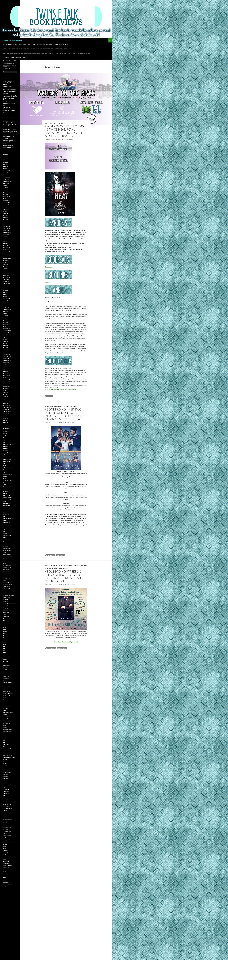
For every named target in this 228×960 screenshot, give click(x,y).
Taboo (4, 814)
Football (5, 563)
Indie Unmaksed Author (8, 595)
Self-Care (5, 761)
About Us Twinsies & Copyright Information (14, 44)
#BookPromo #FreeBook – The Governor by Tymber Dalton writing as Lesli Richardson (65, 576)
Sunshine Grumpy (7, 804)
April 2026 (5, 166)
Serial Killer (5, 765)
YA (3, 869)
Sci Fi (4, 746)
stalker (4, 795)
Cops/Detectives (7, 503)
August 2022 (6, 260)
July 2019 (5, 339)
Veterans (5, 846)
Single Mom (5, 776)
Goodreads (48, 267)
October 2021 (6, 281)
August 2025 (6, 183)
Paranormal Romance (8, 687)
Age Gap (5, 433)
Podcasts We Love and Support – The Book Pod (15, 57)
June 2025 (5, 187)
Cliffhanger (5, 491)
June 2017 (5, 392)
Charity (4, 489)
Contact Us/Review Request (61, 44)
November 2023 (7, 228)
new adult (5, 667)
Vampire (5, 844)
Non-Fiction (5, 672)
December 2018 (6, 354)
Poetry (4, 701)
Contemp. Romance (7, 497)
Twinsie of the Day (7, 835)
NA (3, 663)
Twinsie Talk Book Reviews (12, 40)
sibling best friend (7, 772)
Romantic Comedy (7, 729)
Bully (4, 482)
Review (4, 725)
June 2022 (5, 264)
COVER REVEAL (6, 505)
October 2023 (6, 230)
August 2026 (6, 158)
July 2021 (5, 288)
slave (4, 780)
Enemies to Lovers (7, 535)
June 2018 (5, 367)
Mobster (5, 655)
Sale (4, 740)
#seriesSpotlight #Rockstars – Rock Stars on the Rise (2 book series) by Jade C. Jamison (10, 131)
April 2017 (5, 396)
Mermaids (5, 640)
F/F (3, 541)
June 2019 (5, 341)
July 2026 (5, 160)
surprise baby (6, 806)
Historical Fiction (7, 582)
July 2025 (5, 185)
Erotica (4, 537)
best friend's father (7, 467)
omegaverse (6, 676)
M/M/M (4, 629)
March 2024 (5, 219)
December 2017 (6, 379)
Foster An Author (7, 567)
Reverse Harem (73, 567)
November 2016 (7, 407)
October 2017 (6, 384)
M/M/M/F (5, 631)
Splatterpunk (6, 789)
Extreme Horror (6, 539)
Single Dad (5, 774)
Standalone (5, 797)
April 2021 (5, 294)
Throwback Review (7, 827)
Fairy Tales (5, 546)
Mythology (5, 661)
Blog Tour (5, 472)
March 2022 (5, 271)
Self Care (5, 759)
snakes (4, 787)
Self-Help (5, 763)
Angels (4, 440)
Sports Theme (6, 791)
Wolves (4, 859)
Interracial (5, 605)
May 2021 (5, 292)
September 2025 (7, 181)
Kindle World (6, 612)
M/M (4, 625)
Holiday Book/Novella (8, 588)
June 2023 (5, 239)
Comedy (5, 493)
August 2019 (6, 337)
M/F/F (4, 618)
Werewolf (5, 850)
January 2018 (6, 377)
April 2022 (5, 268)
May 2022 (5, 266)
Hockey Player (6, 586)
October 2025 (6, 179)
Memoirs (5, 637)
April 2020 (5, 320)
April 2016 (5, 422)
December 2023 (6, 226)
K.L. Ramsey (49, 395)
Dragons (5, 529)
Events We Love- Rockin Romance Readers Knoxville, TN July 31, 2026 (72, 53)
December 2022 (6, 251)
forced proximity (7, 565)
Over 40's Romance (7, 682)
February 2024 (6, 222)
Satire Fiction (6, 744)
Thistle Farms (6, 822)
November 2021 (7, 279)
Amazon (47, 282)
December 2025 (6, 175)
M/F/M (4, 620)
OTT (4, 680)
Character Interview (7, 487)
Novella (4, 674)
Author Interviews (7, 459)
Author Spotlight (6, 461)
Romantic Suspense (7, 731)
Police (4, 704)
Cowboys (5, 507)
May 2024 (5, 215)
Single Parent (6, 778)
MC (61, 123)
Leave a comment (68, 139)
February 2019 (6, 350)
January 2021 (6, 300)
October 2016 (6, 409)
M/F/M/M (5, 623)
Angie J (59, 139)
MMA (4, 648)
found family (6, 569)
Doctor (4, 527)
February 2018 (6, 375)
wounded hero (63, 568)
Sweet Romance (6, 812)
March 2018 (5, 373)
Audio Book (56, 123)
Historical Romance (7, 584)
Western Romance (7, 852)
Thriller (4, 825)
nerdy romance (6, 665)
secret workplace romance (9, 757)
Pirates (4, 697)
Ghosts (4, 580)
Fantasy (4, 552)
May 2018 (5, 369)
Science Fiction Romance (9, 748)
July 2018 (5, 364)
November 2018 (7, 356)
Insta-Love (5, 599)
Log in (4, 880)
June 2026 (5, 162)
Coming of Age (6, 495)
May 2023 (5, 241)
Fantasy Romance (7, 554)
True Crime (5, 833)
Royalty (4, 736)
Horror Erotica (6, 593)
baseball (5, 463)
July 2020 (5, 313)
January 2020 (6, 326)
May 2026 (5, 164)
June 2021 (5, 290)
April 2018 (5, 371)
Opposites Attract (7, 678)
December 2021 (6, 277)
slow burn (5, 782)
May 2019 (5, 343)
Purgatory (5, 714)
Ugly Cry (5, 837)
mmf (64, 123)
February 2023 (6, 247)
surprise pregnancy (7, 808)
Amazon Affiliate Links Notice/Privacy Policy (40, 44)
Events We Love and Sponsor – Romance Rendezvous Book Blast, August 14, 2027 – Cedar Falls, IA (27, 53)
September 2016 (7, 411)
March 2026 (5, 168)
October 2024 (6, 204)
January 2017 (6, 403)
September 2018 (7, 360)
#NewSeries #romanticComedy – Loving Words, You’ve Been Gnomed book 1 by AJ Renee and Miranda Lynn (10, 96)
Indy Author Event (7, 597)
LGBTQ (4, 614)
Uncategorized (71, 406)
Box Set (4, 478)
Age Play (5, 435)
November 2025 (7, 177)
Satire (4, 742)
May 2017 (5, 394)
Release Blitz (6, 719)
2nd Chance (48, 123)
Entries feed (6, 882)
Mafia (4, 633)
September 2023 (7, 232)
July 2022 (5, 262)
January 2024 (6, 224)
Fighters (5, 559)
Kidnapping (5, 608)
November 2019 (7, 330)
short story (5, 770)
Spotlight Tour (6, 793)
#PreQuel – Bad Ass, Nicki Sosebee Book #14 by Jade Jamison (9, 82)
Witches (5, 857)
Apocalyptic (5, 450)
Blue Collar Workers (7, 474)
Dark (4, 516)
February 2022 (6, 273)
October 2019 (6, 332)
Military (4, 644)
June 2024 (5, 213)
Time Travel (5, 829)
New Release (6, 669)
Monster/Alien (6, 657)
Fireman (5, 561)
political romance (58, 567)
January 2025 (6, 198)
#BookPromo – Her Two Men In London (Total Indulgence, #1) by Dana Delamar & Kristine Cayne (64, 414)
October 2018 (6, 358)
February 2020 (6, 324)
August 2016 (6, 414)
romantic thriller (7, 733)
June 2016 (5, 418)
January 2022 (6, 275)
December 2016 (6, 405)
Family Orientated (7, 550)
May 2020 (5, 318)
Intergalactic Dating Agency (9, 603)
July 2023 (5, 236)
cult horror (5, 509)
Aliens (4, 437)
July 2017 (5, 390)
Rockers (5, 727)
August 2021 (6, 286)
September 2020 (7, 309)
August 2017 (6, 388)
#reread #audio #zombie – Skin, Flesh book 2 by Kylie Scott (9, 103)
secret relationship (7, 755)
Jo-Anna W (61, 422)
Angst (4, 442)
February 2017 (6, 401)
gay (3, 576)
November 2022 (7, 254)
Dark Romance (6, 522)
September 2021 (7, 283)
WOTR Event (6, 861)
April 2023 (5, 243)
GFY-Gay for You (75, 565)
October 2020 (6, 307)
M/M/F (4, 627)
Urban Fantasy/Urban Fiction (9, 842)
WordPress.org (6, 886)
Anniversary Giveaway (8, 444)
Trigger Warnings (7, 831)
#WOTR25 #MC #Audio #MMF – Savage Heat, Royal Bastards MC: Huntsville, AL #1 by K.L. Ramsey (65, 131)
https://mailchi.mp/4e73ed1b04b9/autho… (64, 389)
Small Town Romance (8, 785)
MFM (46, 406)
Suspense (5, 810)
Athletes (5, 455)
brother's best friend (7, 480)
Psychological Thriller (8, 712)
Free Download (53, 565)
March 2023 (5, 245)
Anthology (5, 446)
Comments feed (7, 884)
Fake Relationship (7, 548)
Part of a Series (56, 406)
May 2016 (5, 420)
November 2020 (7, 305)
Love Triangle (6, 616)
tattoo (4, 817)
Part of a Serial (6, 689)
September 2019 (7, 335)
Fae (3, 544)
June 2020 (5, 315)
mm (4, 646)
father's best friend (7, 556)
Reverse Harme (6, 723)
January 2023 (6, 249)
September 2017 (7, 386)
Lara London (6, 140)
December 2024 (6, 200)
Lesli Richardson (51, 648)
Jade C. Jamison (6, 128)
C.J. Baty (5, 135)
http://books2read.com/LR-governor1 (66, 642)
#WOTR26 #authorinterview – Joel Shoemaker (8, 136)
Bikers (4, 469)
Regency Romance (7, 716)
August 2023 (6, 234)
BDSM (46, 565)
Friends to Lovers (64, 565)
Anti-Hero (5, 448)
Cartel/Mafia (6, 484)
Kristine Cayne (60, 555)
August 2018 (6, 362)
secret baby (5, 753)
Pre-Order (5, 708)
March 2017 (5, 399)
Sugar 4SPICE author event (9, 802)
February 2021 (6, 298)
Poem (4, 699)
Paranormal (5, 684)
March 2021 (5, 296)
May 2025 (5, 190)
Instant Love (5, 601)
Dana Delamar (50, 555)
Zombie (4, 871)
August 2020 (6, 311)
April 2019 (5, 345)
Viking (4, 848)
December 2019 (6, 328)
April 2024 (5, 217)
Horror (4, 591)
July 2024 (5, 211)
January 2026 (6, 172)
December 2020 (6, 303)
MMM (4, 652)
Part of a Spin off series (8, 693)
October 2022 (6, 256)
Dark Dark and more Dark (9, 518)
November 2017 (7, 382)
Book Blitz (5, 476)
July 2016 (5, 416)
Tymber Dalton (62, 648)
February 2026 (6, 170)
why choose (5, 854)
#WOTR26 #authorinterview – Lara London (9, 142)
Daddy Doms (6, 514)
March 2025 (5, 194)
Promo (63, 406)
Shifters (4, 768)
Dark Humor (6, 520)
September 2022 (7, 258)
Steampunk (5, 800)
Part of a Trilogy (6, 695)
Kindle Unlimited (7, 610)
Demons (5, 524)
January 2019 (6, 352)
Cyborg (4, 512)
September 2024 (7, 207)
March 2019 (5, 347)
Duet (4, 531)
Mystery (5, 659)
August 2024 (6, 209)
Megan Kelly (6, 145)
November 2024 (7, 202)
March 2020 (5, 322)
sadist (4, 738)
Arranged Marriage (7, 452)
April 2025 (5, 192)
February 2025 (6, 196)
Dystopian (5, 533)
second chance (6, 751)
